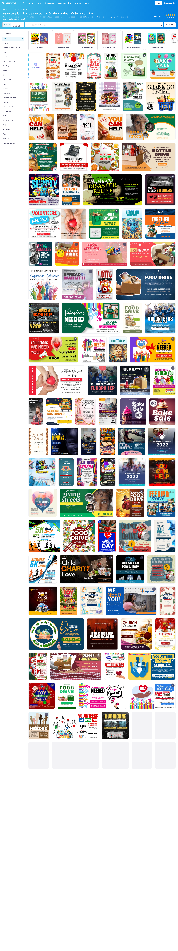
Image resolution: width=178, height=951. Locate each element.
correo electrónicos (17, 25)
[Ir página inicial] (8, 3)
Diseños (7, 25)
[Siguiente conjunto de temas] (175, 40)
